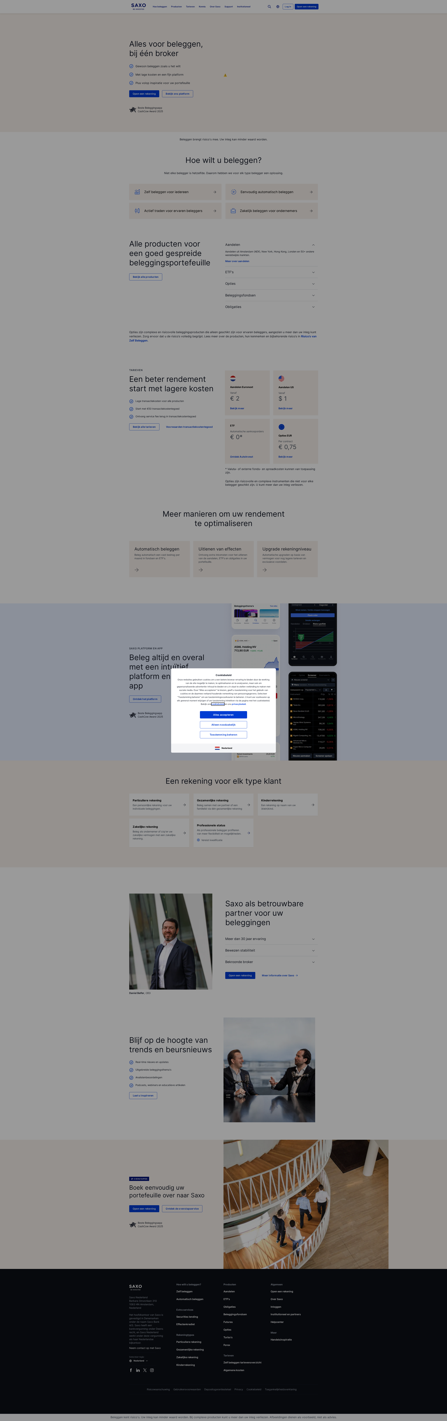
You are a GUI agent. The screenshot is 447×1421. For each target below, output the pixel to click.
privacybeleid (239, 704)
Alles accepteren (223, 714)
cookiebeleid (217, 704)
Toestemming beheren (223, 734)
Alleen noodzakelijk (223, 724)
